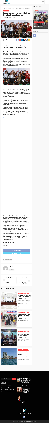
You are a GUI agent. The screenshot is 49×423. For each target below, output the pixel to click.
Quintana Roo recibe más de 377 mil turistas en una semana (24, 353)
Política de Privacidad (22, 413)
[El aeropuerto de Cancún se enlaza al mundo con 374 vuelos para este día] (9, 319)
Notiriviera (9, 391)
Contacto (29, 413)
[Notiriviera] (6, 2)
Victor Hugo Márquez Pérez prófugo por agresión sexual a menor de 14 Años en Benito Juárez (26, 390)
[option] (41, 19)
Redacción (6, 17)
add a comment (8, 259)
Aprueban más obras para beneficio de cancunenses (24, 296)
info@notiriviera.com (9, 389)
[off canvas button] (43, 2)
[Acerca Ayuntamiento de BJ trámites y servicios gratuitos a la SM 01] (9, 337)
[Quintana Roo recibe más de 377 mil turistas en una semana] (9, 356)
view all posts (11, 269)
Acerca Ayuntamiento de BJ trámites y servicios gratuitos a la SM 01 (24, 334)
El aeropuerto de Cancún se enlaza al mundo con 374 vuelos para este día (24, 315)
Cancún (20, 293)
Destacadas (6, 10)
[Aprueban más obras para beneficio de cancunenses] (9, 300)
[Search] (46, 2)
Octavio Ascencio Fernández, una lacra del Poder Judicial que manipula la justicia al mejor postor (26, 399)
